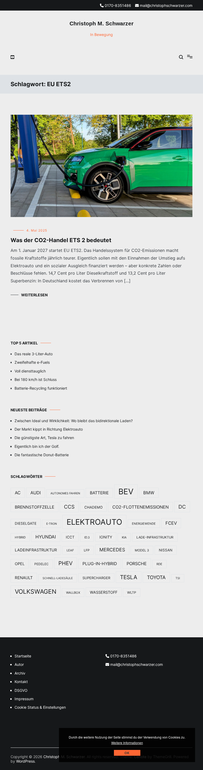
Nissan (165, 550)
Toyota (156, 577)
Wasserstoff (103, 592)
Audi (35, 492)
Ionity (105, 537)
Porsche (137, 563)
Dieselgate (25, 523)
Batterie (99, 492)
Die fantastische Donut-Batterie (42, 455)
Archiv (20, 673)
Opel (20, 563)
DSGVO (21, 690)
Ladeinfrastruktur (36, 550)
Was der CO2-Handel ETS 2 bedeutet (61, 240)
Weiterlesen (34, 295)
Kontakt (21, 681)
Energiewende (144, 523)
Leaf (70, 550)
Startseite (23, 656)
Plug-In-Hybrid (99, 563)
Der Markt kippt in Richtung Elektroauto (49, 429)
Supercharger (96, 578)
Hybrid (20, 537)
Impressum (24, 699)
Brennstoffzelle (34, 507)
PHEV (65, 563)
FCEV (171, 523)
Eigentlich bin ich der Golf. (37, 446)
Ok (127, 752)
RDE (159, 564)
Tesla (128, 577)
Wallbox (73, 592)
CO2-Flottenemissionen (140, 507)
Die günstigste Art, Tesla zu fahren (44, 437)
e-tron (51, 523)
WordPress (25, 761)
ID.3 (87, 537)
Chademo (93, 507)
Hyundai (45, 537)
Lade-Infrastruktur (154, 537)
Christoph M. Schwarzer (101, 23)
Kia (124, 537)
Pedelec (41, 564)
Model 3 (142, 550)
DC (182, 507)
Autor (19, 664)
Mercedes (112, 549)
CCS (69, 507)
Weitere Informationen (127, 742)
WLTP (131, 592)
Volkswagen (35, 591)
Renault (24, 577)
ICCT (70, 537)
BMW (148, 492)
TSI (178, 578)
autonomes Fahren (65, 493)
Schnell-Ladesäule (58, 578)
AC (18, 492)
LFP (87, 550)
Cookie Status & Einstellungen (40, 707)
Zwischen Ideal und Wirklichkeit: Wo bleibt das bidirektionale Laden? (74, 420)
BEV (125, 491)
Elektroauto (94, 522)
